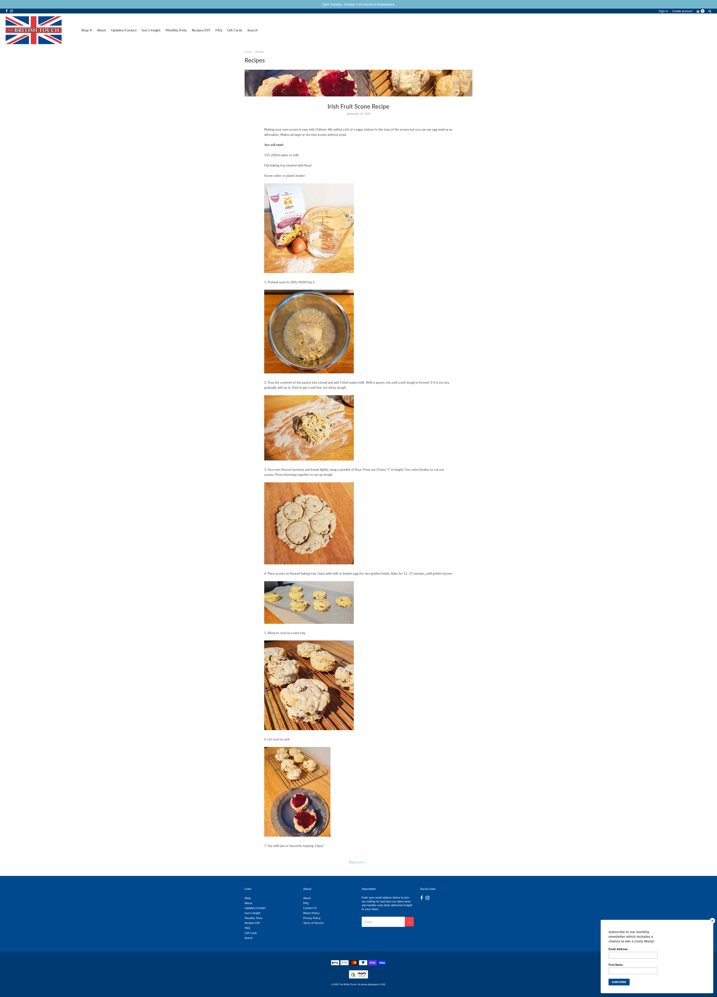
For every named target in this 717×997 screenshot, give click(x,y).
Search (252, 30)
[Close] (712, 921)
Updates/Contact (123, 30)
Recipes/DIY (201, 30)
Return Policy (311, 913)
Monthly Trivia (176, 30)
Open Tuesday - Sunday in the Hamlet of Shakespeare (358, 4)
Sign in (663, 11)
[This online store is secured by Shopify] (358, 977)
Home (248, 51)
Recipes (259, 51)
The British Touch (348, 984)
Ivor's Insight (151, 30)
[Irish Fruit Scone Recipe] (358, 83)
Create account (682, 11)
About (101, 30)
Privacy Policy (312, 918)
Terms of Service (313, 922)
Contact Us (310, 908)
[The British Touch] (34, 30)
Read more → (358, 862)
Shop (85, 30)
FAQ (218, 30)
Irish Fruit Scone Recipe (358, 106)
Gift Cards (234, 30)
